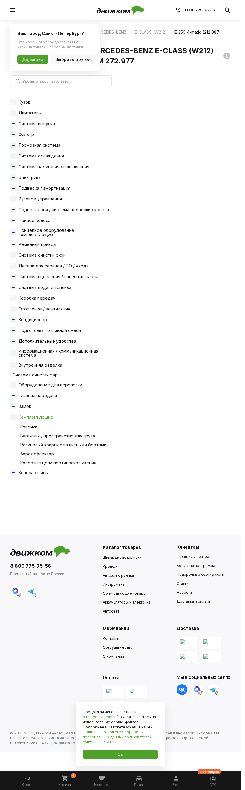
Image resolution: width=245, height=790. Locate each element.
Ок (120, 754)
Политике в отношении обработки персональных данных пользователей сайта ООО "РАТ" (117, 737)
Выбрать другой (73, 59)
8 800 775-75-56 (199, 10)
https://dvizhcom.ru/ (100, 717)
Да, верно (32, 59)
